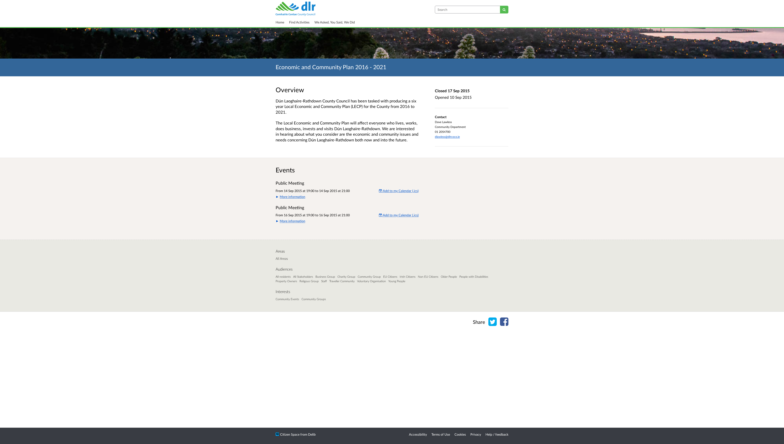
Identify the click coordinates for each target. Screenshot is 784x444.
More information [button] (292, 197)
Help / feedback (497, 434)
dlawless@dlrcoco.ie (447, 136)
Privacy (475, 434)
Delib (312, 434)
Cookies (460, 434)
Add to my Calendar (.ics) (400, 191)
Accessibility (418, 434)
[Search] (504, 9)
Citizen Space (290, 434)
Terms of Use (440, 434)
